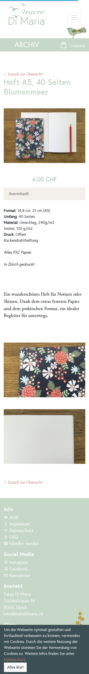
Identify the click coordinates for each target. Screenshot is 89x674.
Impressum (19, 524)
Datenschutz (20, 530)
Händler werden (23, 543)
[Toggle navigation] (74, 18)
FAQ (13, 537)
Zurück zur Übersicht (25, 74)
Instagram (18, 562)
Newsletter (19, 575)
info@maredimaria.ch (23, 614)
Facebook (18, 569)
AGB (13, 517)
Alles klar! (15, 667)
